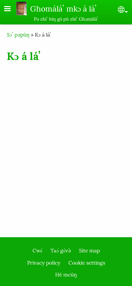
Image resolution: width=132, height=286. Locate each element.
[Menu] (11, 9)
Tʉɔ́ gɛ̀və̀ (60, 250)
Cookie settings (86, 263)
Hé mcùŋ (66, 274)
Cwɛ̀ (37, 250)
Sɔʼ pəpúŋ (18, 35)
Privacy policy (43, 263)
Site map (89, 250)
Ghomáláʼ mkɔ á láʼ (63, 9)
